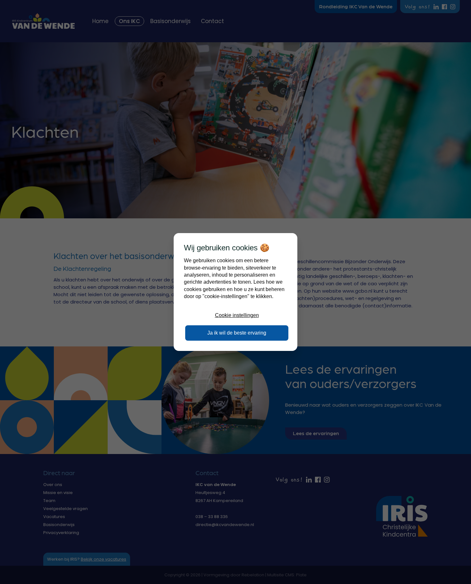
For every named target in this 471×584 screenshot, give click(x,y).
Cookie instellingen (237, 315)
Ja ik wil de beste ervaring (236, 333)
